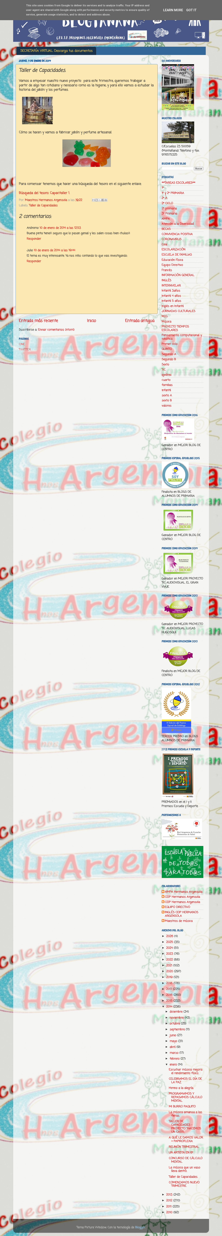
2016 (170, 995)
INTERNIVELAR (171, 285)
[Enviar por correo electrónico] (93, 200)
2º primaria (169, 208)
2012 (169, 1200)
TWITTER (25, 349)
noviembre (177, 1017)
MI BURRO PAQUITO (182, 1106)
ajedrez (166, 374)
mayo (174, 1041)
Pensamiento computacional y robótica (182, 337)
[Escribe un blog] (96, 200)
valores (166, 405)
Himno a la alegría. (181, 1088)
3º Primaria (169, 213)
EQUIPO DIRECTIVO (177, 907)
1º (163, 188)
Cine (164, 244)
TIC (164, 369)
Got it (191, 10)
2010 (169, 1212)
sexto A (167, 395)
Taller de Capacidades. (183, 1177)
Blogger (140, 1227)
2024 (170, 948)
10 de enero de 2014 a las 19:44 (54, 250)
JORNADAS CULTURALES (178, 311)
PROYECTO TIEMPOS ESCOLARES (175, 328)
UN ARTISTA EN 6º (181, 1152)
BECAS (166, 229)
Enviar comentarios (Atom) (56, 329)
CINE (22, 344)
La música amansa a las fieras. (185, 1114)
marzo (174, 1053)
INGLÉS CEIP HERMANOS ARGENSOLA (181, 914)
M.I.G (165, 316)
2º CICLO (167, 203)
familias (167, 385)
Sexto (165, 364)
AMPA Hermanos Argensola (183, 892)
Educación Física (172, 260)
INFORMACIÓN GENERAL (178, 275)
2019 (170, 977)
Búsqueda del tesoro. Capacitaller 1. (44, 193)
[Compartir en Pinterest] (105, 200)
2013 (169, 1194)
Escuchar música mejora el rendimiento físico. (185, 1071)
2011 (169, 1206)
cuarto (166, 380)
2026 (170, 936)
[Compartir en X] (99, 200)
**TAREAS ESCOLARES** (178, 183)
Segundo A (169, 354)
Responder (34, 238)
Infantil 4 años (171, 296)
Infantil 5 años (171, 301)
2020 (170, 971)
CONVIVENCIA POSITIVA (177, 234)
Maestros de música (179, 921)
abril (173, 1047)
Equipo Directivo (172, 265)
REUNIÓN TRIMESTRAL (184, 1147)
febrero (175, 1058)
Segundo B (169, 359)
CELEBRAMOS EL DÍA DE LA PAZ (185, 1081)
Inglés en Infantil (173, 306)
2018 (170, 983)
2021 (169, 965)
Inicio (91, 321)
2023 (170, 954)
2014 (169, 1006)
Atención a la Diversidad (178, 224)
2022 (170, 959)
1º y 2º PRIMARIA (173, 193)
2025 (170, 942)
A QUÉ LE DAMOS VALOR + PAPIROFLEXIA (186, 1139)
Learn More (173, 10)
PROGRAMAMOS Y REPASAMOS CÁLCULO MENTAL (185, 1097)
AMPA (166, 218)
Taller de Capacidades (43, 205)
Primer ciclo (169, 344)
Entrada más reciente (38, 321)
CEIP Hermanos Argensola (182, 897)
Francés (167, 270)
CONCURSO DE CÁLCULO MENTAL (185, 1160)
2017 (169, 989)
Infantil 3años (171, 290)
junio (173, 1035)
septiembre (178, 1029)
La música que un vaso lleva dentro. (184, 1169)
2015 (169, 1001)
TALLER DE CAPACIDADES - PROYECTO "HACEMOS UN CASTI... (185, 1126)
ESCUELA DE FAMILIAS (177, 254)
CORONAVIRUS (172, 239)
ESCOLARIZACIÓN (173, 249)
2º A (164, 198)
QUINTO (167, 349)
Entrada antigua (139, 321)
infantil (166, 390)
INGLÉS (166, 280)
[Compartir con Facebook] (102, 200)
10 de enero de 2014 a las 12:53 (60, 228)
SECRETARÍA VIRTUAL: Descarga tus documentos (56, 50)
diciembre (176, 1011)
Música (166, 321)
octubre (175, 1023)
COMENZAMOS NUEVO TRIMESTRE (184, 1184)
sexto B (167, 400)
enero (174, 1064)
